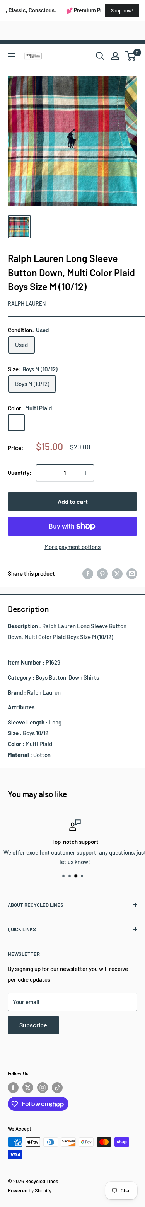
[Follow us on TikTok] (57, 1087)
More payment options (72, 546)
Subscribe (33, 1024)
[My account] (115, 56)
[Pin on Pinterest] (102, 573)
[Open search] (100, 56)
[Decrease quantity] (44, 473)
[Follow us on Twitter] (27, 1087)
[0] (131, 56)
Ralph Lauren (27, 303)
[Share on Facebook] (87, 573)
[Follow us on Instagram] (42, 1087)
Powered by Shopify (29, 1190)
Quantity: (19, 472)
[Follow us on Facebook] (13, 1087)
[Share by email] (131, 573)
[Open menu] (11, 56)
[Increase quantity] (85, 473)
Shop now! (122, 10)
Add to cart (73, 501)
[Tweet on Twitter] (117, 573)
